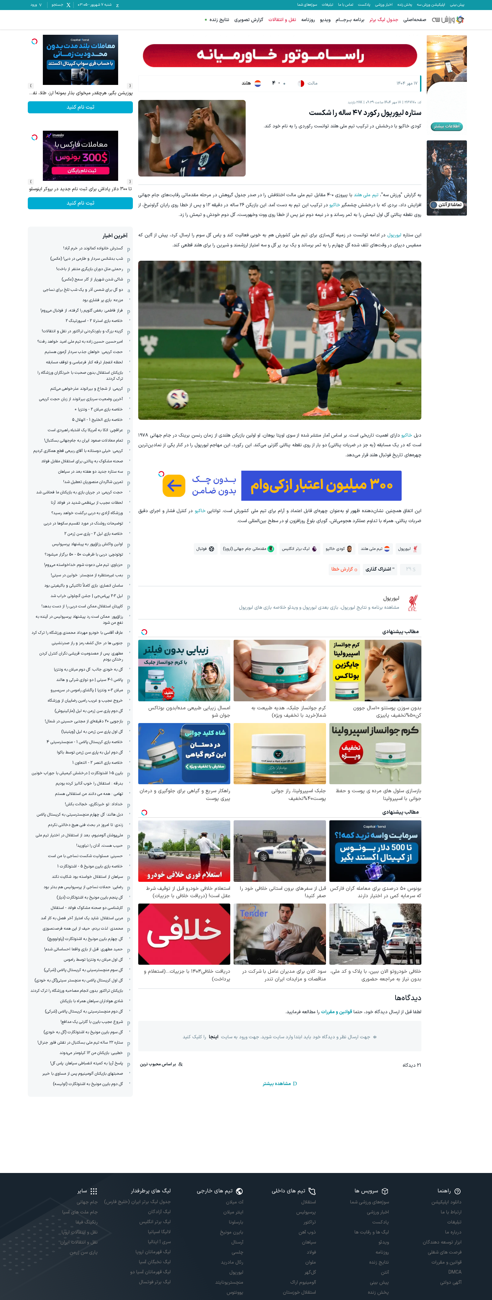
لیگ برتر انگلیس (154, 1221)
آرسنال (237, 1242)
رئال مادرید (232, 1262)
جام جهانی (87, 1202)
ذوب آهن (307, 1232)
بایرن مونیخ (231, 1232)
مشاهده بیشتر (277, 1083)
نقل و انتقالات (282, 19)
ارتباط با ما (451, 1212)
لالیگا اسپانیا (159, 1231)
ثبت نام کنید (80, 107)
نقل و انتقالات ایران (79, 1242)
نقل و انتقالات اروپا (80, 1232)
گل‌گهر (310, 1272)
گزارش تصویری (248, 19)
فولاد (311, 1252)
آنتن (385, 1272)
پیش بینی (457, 5)
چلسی (237, 1252)
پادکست (364, 5)
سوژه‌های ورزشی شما (369, 1202)
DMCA (455, 1272)
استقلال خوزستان (299, 1292)
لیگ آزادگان (159, 1211)
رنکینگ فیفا (87, 1222)
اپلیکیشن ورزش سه (431, 5)
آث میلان (234, 1202)
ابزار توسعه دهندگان (442, 1242)
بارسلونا (236, 1222)
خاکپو (334, 205)
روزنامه (308, 19)
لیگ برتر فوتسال (154, 1282)
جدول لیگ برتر (384, 19)
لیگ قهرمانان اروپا (153, 1252)
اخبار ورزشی (384, 5)
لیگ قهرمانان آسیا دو (150, 1272)
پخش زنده (405, 5)
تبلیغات (327, 5)
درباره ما (453, 1232)
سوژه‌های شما (307, 5)
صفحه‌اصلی (414, 19)
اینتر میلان (233, 1212)
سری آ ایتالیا (159, 1242)
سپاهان (309, 1242)
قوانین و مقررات (336, 1012)
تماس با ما (345, 5)
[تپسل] (161, 474)
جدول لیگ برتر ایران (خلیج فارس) (137, 1201)
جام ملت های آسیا (80, 1212)
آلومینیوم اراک (303, 1282)
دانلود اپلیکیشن (446, 1202)
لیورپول (394, 235)
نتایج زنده (219, 19)
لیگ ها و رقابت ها (371, 1232)
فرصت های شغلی (445, 1252)
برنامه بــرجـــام (350, 19)
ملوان (310, 1262)
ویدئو (384, 1242)
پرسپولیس (306, 1212)
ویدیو (325, 19)
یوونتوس (235, 1292)
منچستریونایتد (229, 1282)
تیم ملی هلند (366, 195)
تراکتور (310, 1222)
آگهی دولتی (451, 1282)
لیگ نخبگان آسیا (154, 1262)
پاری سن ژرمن (84, 1252)
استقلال (308, 1202)
